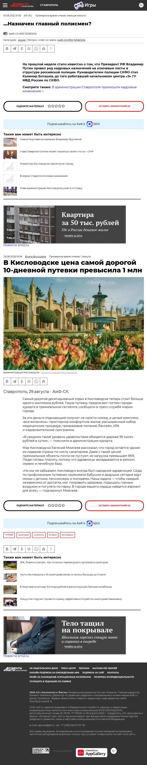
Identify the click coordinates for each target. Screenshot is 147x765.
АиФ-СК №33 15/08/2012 (71, 40)
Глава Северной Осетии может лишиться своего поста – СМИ (56, 151)
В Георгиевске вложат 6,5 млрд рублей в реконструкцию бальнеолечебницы (66, 586)
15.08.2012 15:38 (12, 15)
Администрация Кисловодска (59, 372)
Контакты (113, 672)
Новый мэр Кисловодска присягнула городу (47, 163)
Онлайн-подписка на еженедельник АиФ (54, 672)
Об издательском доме (43, 668)
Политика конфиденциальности (114, 677)
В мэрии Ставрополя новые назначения (44, 175)
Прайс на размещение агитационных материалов (60, 677)
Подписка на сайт (93, 672)
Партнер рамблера (62, 751)
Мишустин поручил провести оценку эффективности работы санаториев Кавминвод (71, 599)
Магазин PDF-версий (104, 668)
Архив (21, 40)
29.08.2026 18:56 (12, 256)
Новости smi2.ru (16, 245)
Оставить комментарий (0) (114, 106)
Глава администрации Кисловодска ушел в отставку (51, 188)
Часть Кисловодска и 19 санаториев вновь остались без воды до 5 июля (63, 574)
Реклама (84, 668)
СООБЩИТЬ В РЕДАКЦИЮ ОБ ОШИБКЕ (50, 681)
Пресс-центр (68, 668)
